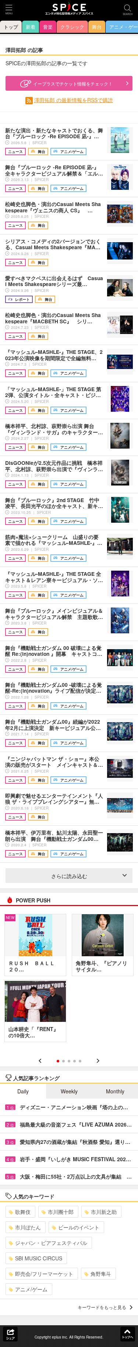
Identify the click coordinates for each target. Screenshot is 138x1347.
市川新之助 (104, 1211)
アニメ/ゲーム (31, 1289)
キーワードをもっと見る (102, 1307)
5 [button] (80, 1061)
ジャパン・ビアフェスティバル (51, 1242)
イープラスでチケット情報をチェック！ (73, 83)
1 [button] (58, 1061)
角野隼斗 (101, 1273)
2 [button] (63, 1061)
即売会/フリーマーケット (44, 1273)
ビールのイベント (78, 1227)
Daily (23, 1091)
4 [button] (74, 1061)
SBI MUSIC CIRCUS (38, 1258)
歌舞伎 (23, 1211)
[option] (69, 981)
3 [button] (69, 1061)
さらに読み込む (69, 876)
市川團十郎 (61, 1211)
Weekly (69, 1091)
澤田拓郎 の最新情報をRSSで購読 (73, 100)
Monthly (115, 1091)
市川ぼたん (28, 1227)
